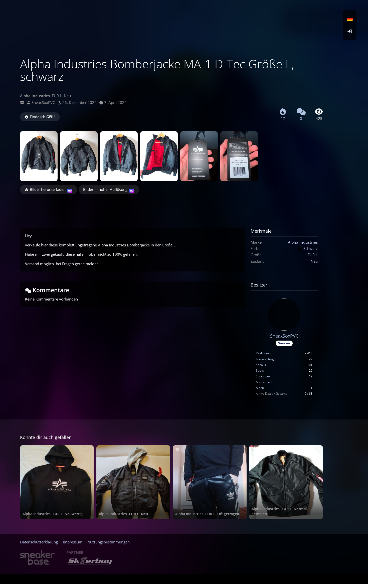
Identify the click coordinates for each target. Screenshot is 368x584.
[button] (349, 19)
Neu (314, 261)
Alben (260, 388)
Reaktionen (263, 353)
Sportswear (264, 376)
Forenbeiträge (266, 359)
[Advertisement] (171, 208)
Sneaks (261, 365)
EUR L (313, 254)
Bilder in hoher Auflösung (105, 189)
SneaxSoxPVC (43, 102)
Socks (260, 370)
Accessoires (264, 382)
